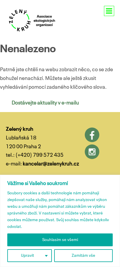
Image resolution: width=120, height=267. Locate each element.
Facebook (92, 135)
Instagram (92, 151)
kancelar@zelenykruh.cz (51, 164)
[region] (60, 221)
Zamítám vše (83, 256)
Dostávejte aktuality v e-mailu (45, 103)
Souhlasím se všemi (60, 240)
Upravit (27, 256)
